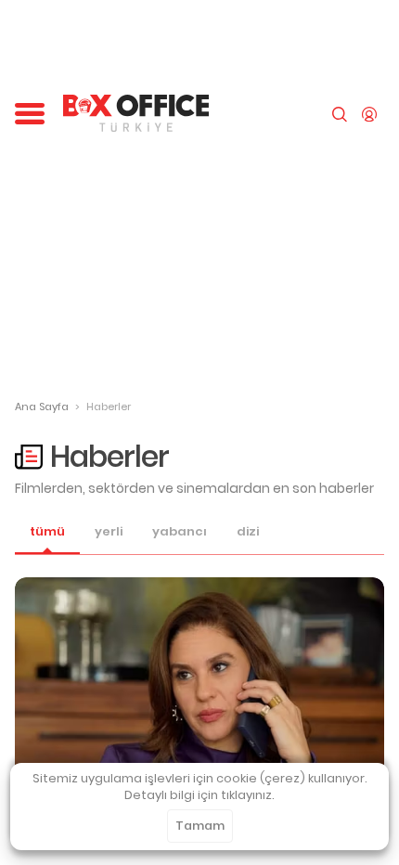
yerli (108, 531)
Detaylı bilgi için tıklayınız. (199, 795)
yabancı (179, 531)
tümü (47, 531)
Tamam (200, 825)
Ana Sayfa (42, 406)
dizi (248, 531)
